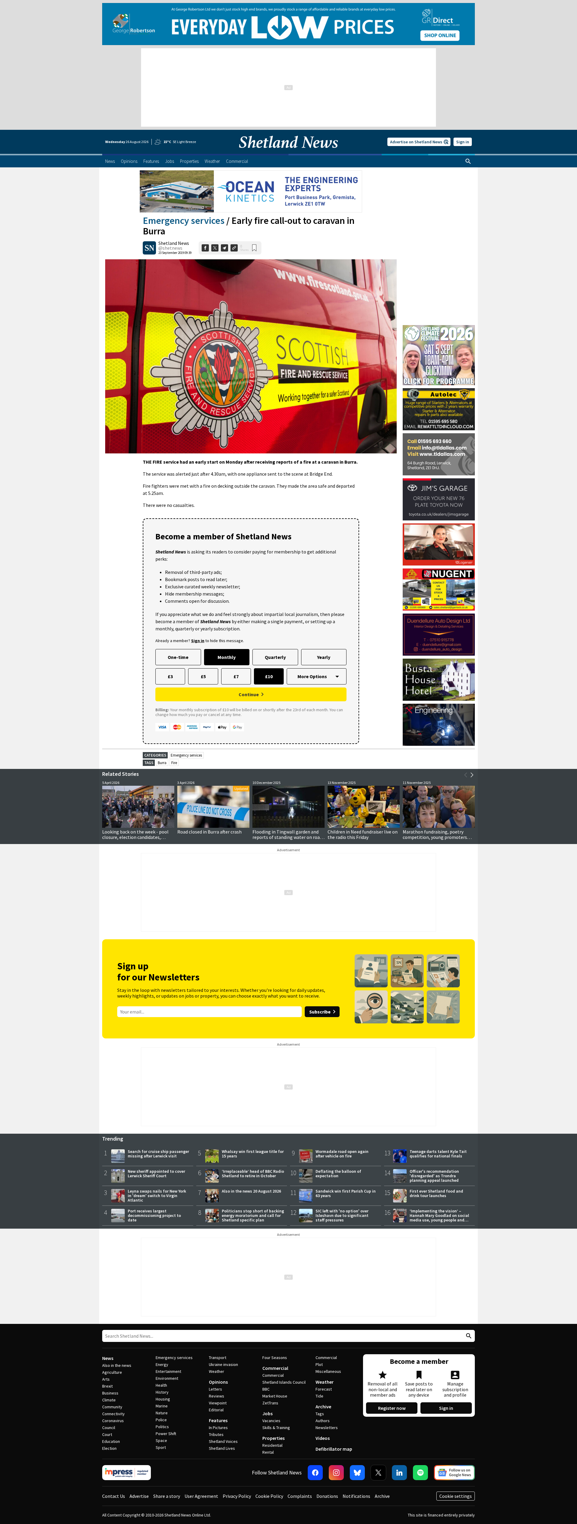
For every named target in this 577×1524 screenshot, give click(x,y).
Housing (163, 1399)
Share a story (166, 1496)
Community (112, 1407)
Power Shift (166, 1433)
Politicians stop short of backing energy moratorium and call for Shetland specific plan (253, 1215)
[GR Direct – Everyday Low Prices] (288, 24)
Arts (106, 1379)
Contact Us (113, 1496)
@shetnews (170, 248)
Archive (323, 1407)
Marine (162, 1406)
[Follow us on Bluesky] (357, 1472)
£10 (269, 676)
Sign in (462, 142)
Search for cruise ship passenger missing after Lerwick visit (158, 1154)
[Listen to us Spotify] (420, 1472)
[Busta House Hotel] (439, 680)
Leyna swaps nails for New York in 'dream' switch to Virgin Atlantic (157, 1195)
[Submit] (468, 1336)
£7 (236, 676)
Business (110, 1393)
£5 (203, 676)
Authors (323, 1420)
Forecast (324, 1389)
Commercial (275, 1368)
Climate (109, 1400)
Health (161, 1385)
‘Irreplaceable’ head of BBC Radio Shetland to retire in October (253, 1173)
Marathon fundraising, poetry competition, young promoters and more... (435, 837)
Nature (162, 1413)
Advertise (139, 1496)
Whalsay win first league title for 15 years (253, 1154)
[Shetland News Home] (288, 152)
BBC (266, 1389)
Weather (216, 1371)
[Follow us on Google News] (454, 1472)
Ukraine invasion (223, 1364)
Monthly (227, 657)
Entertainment (168, 1371)
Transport (217, 1357)
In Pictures (218, 1427)
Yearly (323, 657)
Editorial (216, 1410)
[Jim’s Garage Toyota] (439, 499)
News (107, 1358)
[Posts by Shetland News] (149, 248)
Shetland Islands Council (284, 1382)
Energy (162, 1364)
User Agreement (201, 1496)
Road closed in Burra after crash (209, 832)
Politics (162, 1426)
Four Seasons (274, 1357)
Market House (274, 1396)
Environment (167, 1378)
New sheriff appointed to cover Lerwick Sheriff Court (156, 1173)
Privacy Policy (237, 1496)
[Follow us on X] (378, 1472)
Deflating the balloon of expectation (338, 1173)
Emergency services (183, 221)
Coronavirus (113, 1420)
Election (109, 1448)
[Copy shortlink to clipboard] (234, 247)
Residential (272, 1445)
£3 (170, 676)
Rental (268, 1452)
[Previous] (466, 775)
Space (161, 1440)
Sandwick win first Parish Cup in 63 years (346, 1193)
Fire (174, 762)
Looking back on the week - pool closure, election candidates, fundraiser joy (135, 837)
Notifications (356, 1496)
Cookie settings (455, 1496)
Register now (392, 1408)
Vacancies (271, 1420)
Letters (215, 1389)
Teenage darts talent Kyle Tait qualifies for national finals (438, 1154)
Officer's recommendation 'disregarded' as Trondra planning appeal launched (434, 1176)
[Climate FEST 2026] (439, 328)
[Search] (468, 161)
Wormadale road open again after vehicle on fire (342, 1154)
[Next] (472, 775)
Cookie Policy (269, 1496)
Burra (162, 762)
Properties (273, 1438)
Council (108, 1427)
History (162, 1392)
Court (107, 1434)
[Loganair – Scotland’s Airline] (439, 544)
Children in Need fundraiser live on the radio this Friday (363, 834)
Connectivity (113, 1413)
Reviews (216, 1396)
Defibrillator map (334, 1449)
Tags (320, 1413)
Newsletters (327, 1427)
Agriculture (112, 1372)
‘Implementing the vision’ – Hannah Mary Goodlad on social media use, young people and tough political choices (439, 1217)
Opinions (218, 1382)
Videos (323, 1438)
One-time (178, 657)
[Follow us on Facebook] (315, 1472)
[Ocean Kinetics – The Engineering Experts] (251, 191)
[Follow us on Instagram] (336, 1472)
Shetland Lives (222, 1448)
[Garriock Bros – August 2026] (439, 589)
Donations (327, 1496)
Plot (319, 1364)
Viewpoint (218, 1403)
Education (111, 1441)
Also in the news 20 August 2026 (251, 1191)
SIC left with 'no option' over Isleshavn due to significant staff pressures (342, 1215)
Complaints (300, 1496)
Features (218, 1420)
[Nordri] (439, 725)
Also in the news (116, 1365)
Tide (319, 1396)
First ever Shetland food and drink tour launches (436, 1193)
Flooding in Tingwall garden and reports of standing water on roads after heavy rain (288, 837)
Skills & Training (276, 1427)
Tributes (216, 1434)
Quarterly (275, 657)
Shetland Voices (223, 1441)
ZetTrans (270, 1403)
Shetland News (173, 243)
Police (161, 1419)
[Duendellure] (439, 635)
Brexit (107, 1386)
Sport (161, 1447)
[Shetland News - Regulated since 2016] (126, 1472)
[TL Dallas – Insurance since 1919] (439, 454)
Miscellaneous (328, 1371)
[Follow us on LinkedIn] (399, 1472)
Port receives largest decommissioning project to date (154, 1215)
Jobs (267, 1413)
